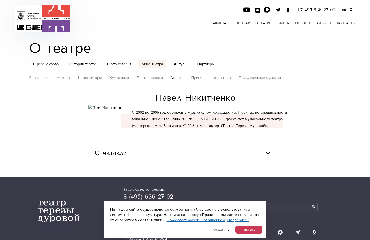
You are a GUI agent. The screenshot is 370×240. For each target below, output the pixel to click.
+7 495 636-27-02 (316, 10)
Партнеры (206, 64)
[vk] (257, 10)
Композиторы (90, 78)
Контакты (346, 23)
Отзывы (324, 23)
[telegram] (277, 10)
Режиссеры (39, 78)
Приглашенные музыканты (262, 78)
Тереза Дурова (45, 64)
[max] (267, 10)
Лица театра (152, 64)
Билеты (283, 23)
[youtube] (246, 10)
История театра (83, 64)
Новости (303, 23)
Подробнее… (238, 220)
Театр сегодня (119, 64)
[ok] (288, 10)
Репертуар (241, 23)
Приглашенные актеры (211, 78)
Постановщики (149, 78)
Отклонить (221, 229)
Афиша (219, 23)
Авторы (63, 78)
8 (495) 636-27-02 (148, 196)
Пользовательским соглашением (196, 220)
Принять (249, 229)
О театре (263, 23)
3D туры (180, 64)
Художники (119, 78)
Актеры (176, 78)
